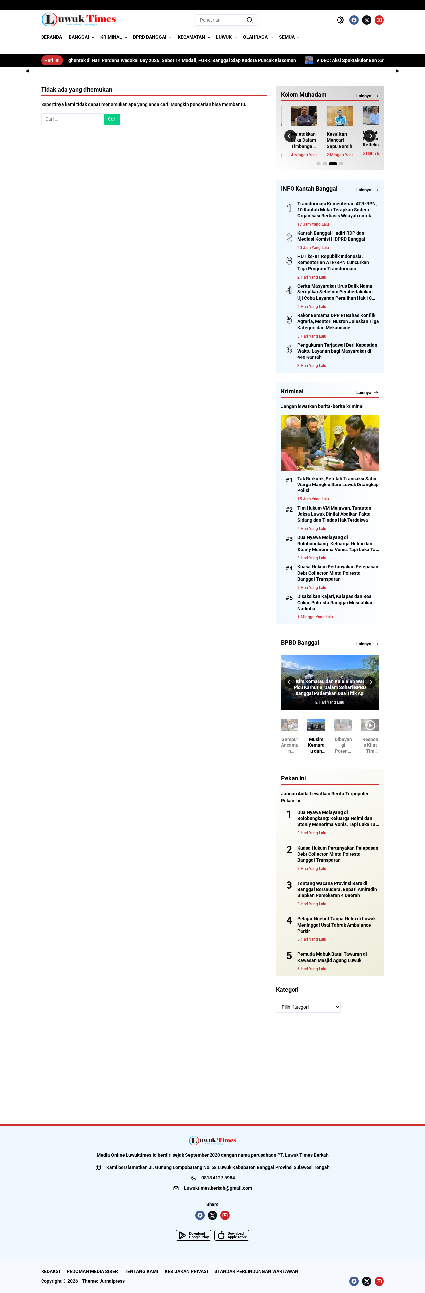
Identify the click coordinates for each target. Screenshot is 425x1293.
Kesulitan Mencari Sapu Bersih (329, 140)
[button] (249, 20)
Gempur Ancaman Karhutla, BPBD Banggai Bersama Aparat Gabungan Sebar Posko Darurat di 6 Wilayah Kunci (289, 745)
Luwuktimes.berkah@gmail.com (218, 1188)
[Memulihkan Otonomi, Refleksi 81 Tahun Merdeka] (365, 115)
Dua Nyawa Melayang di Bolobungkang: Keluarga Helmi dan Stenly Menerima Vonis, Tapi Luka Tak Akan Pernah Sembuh (338, 543)
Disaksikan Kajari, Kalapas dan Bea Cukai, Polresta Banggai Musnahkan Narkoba (336, 602)
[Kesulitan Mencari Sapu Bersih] (329, 116)
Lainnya (363, 95)
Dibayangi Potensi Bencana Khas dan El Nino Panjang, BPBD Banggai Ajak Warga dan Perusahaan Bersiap (343, 745)
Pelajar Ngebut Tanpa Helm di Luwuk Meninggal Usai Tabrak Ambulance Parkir (337, 924)
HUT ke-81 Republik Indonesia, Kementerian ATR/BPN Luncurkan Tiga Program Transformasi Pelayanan (333, 263)
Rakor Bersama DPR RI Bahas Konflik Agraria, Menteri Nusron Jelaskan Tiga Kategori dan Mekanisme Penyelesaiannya (338, 322)
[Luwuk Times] (79, 20)
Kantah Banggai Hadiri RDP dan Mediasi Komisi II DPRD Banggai (331, 236)
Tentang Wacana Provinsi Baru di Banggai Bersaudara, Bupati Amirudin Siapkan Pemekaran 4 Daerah (337, 889)
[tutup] (27, 71)
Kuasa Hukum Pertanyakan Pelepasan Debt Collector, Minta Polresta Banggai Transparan (338, 572)
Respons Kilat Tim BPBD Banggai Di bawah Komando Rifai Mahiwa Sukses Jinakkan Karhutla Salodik (370, 745)
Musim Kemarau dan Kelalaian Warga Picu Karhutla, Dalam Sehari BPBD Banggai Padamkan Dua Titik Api (330, 687)
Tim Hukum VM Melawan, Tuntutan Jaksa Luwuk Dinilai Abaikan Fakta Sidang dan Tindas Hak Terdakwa (334, 514)
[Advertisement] (212, 1068)
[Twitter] (366, 20)
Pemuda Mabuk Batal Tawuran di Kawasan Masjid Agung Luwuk (332, 957)
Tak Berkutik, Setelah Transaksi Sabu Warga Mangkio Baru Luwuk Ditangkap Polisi (338, 484)
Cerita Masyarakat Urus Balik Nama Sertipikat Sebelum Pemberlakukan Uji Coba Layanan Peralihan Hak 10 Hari (335, 292)
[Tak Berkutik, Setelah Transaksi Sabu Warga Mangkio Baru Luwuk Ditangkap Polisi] (330, 442)
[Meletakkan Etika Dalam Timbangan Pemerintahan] (294, 116)
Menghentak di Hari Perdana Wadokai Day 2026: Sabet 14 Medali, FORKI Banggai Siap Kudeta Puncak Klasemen (133, 60)
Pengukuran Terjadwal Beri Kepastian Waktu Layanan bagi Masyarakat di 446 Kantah (337, 350)
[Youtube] (379, 20)
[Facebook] (354, 20)
